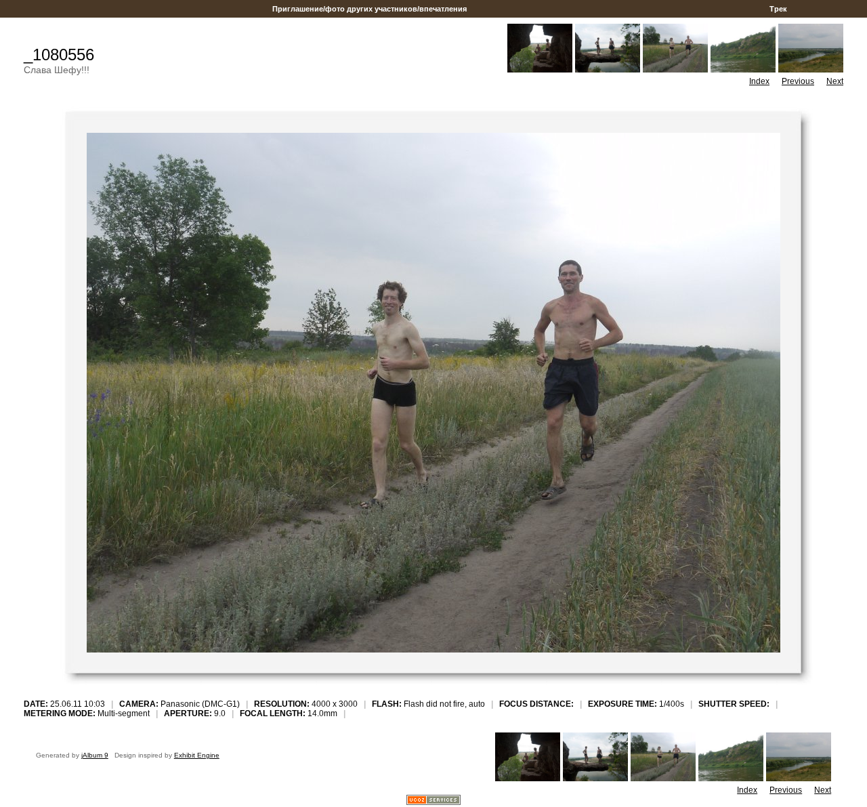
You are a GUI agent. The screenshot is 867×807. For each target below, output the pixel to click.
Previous (798, 81)
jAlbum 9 (94, 755)
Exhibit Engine (196, 755)
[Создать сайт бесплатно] (433, 801)
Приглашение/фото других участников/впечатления (369, 9)
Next (834, 81)
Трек (778, 9)
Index (759, 81)
